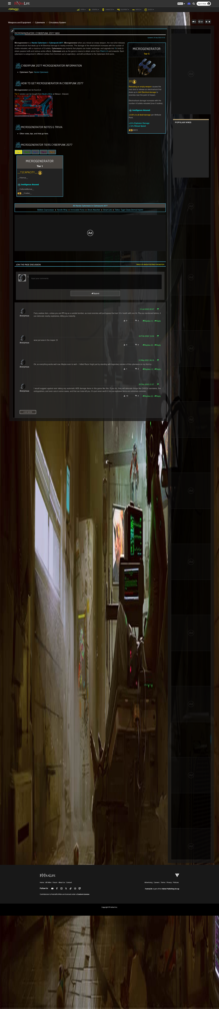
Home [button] (82, 9)
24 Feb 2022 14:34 (146, 336)
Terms (163, 882)
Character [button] (109, 9)
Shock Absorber (93, 209)
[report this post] (158, 309)
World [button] (137, 9)
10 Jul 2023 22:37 (147, 309)
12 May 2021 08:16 (146, 360)
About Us (62, 882)
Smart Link (107, 209)
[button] (181, 4)
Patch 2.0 (104, 51)
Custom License (83, 894)
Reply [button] (158, 321)
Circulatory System (57, 22)
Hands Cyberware (39, 42)
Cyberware (40, 22)
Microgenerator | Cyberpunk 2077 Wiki (37, 33)
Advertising (148, 882)
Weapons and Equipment (19, 22)
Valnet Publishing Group (170, 889)
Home (42, 882)
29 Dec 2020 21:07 (146, 384)
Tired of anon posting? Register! (150, 264)
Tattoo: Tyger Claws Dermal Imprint (129, 209)
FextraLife (148, 889)
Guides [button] (150, 9)
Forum (55, 882)
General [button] (95, 9)
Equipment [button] (124, 9)
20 (201, 21)
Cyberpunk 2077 (56, 42)
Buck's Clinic (47, 94)
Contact (69, 882)
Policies (176, 882)
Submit (96, 293)
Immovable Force (77, 209)
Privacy (169, 882)
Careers (156, 882)
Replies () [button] (148, 321)
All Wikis (48, 882)
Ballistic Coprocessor (45, 209)
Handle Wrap (62, 209)
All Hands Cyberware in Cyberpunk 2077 (90, 205)
